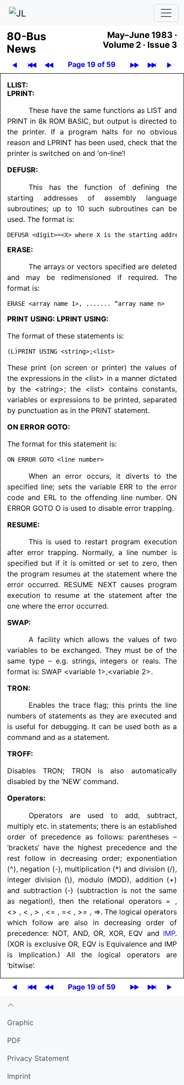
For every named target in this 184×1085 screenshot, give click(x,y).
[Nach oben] (92, 1005)
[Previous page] (15, 64)
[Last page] (151, 64)
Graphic (20, 1022)
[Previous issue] (49, 64)
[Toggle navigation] (166, 13)
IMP (169, 933)
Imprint (19, 1076)
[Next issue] (134, 64)
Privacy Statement (38, 1058)
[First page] (32, 64)
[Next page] (169, 64)
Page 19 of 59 (92, 64)
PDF (14, 1040)
